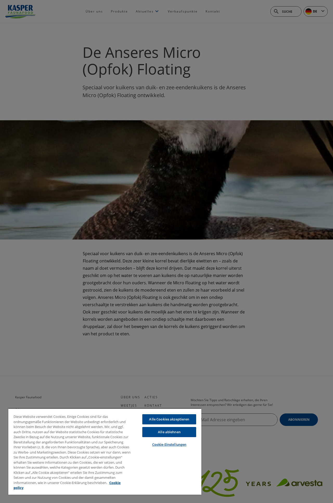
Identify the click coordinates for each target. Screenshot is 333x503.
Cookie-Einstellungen (169, 444)
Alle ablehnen (169, 432)
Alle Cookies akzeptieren (169, 419)
